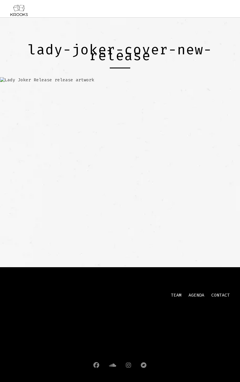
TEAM (176, 295)
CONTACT (220, 295)
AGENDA (196, 295)
